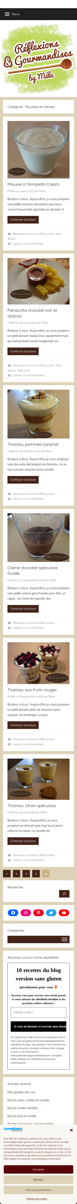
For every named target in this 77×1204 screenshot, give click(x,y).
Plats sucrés (47, 233)
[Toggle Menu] (65, 939)
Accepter (38, 1169)
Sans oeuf (23, 370)
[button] (71, 1130)
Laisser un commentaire (28, 243)
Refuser (38, 1179)
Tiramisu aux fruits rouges (32, 689)
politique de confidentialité (31, 1059)
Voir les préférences (38, 1190)
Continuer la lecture (23, 219)
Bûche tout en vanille (21, 1116)
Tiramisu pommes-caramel (32, 444)
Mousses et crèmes (25, 233)
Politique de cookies (36, 1198)
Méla (42, 191)
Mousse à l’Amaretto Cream (33, 184)
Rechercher (15, 887)
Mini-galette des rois (21, 1092)
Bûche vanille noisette (22, 1108)
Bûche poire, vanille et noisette (28, 1100)
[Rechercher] (64, 894)
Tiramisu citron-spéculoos (31, 805)
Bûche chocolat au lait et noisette (30, 1124)
